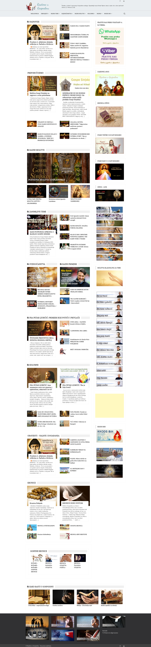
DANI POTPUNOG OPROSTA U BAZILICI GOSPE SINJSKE (42, 233)
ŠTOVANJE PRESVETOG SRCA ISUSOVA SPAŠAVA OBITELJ (42, 339)
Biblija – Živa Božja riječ (60, 605)
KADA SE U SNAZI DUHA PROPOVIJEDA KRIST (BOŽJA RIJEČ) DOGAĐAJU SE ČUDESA (47, 414)
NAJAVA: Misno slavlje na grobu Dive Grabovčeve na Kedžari (78, 461)
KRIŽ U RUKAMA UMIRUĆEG (79, 349)
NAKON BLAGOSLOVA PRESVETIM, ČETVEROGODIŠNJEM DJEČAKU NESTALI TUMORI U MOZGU (79, 57)
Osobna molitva (33, 605)
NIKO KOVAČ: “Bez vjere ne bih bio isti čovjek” (74, 282)
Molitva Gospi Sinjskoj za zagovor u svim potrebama (40, 94)
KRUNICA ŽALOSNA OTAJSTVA (77, 565)
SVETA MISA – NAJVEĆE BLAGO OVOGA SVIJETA (78, 323)
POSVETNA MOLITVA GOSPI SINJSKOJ (46, 179)
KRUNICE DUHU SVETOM (72, 503)
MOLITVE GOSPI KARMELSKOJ (76, 200)
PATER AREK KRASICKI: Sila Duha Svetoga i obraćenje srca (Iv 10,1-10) (47, 424)
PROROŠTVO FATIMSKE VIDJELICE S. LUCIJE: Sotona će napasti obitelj (79, 247)
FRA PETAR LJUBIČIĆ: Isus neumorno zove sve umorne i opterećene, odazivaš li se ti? (41, 387)
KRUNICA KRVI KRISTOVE (78, 534)
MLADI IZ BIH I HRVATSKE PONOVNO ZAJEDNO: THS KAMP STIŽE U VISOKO (78, 237)
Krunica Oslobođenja (44, 534)
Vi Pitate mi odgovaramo (110, 633)
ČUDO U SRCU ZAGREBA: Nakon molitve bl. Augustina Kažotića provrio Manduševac (79, 45)
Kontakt (104, 631)
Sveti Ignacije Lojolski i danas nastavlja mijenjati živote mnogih (79, 218)
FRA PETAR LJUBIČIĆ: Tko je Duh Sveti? (73, 386)
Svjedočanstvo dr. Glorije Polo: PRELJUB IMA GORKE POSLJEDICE (79, 341)
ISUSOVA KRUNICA (76, 526)
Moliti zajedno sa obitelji (85, 605)
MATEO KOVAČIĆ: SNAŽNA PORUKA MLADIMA (79, 227)
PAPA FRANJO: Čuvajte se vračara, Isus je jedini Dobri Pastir (78, 414)
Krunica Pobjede (36, 503)
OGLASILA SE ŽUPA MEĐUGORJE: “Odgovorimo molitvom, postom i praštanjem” (78, 125)
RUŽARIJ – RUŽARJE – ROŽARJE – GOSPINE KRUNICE (34, 567)
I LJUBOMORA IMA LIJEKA (78, 331)
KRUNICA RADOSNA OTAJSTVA (48, 565)
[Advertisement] (109, 406)
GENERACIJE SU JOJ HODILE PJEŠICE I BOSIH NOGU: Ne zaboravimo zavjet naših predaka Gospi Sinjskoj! (73, 96)
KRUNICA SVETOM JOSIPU (46, 526)
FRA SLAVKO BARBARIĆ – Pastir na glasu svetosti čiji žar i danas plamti (79, 301)
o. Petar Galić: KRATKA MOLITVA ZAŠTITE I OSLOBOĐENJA (34, 201)
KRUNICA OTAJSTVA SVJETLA (63, 565)
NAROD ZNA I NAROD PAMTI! (80, 26)
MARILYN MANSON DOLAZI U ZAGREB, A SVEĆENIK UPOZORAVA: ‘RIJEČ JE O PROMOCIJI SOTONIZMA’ (47, 137)
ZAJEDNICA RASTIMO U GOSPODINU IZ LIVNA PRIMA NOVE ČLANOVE (80, 442)
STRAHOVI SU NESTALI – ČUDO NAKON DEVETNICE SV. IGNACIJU (47, 124)
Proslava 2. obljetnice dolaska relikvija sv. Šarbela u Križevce (41, 43)
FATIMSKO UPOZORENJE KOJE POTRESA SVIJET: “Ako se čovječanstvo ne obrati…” (80, 136)
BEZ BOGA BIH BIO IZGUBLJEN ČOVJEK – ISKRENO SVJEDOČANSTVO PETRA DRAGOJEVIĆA (46, 293)
